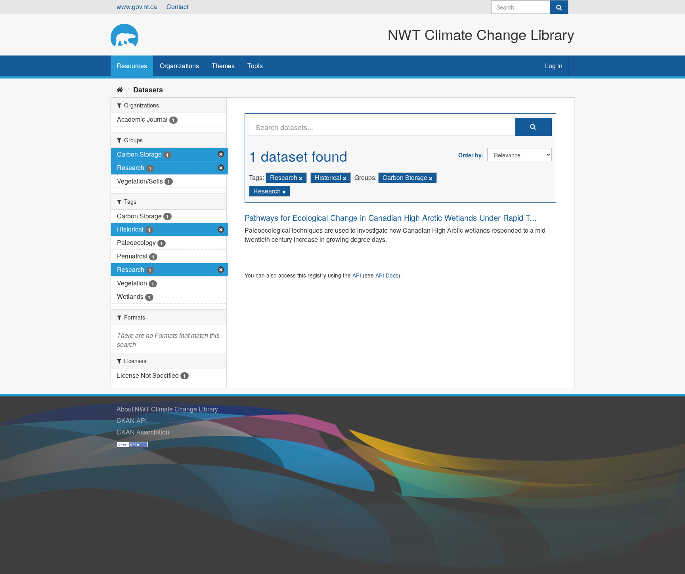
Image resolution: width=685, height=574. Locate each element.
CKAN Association (143, 431)
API (356, 275)
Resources (132, 65)
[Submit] (559, 7)
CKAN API (132, 420)
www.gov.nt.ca (137, 6)
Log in (554, 65)
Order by (470, 155)
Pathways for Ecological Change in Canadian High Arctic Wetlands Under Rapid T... (391, 217)
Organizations (179, 65)
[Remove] (300, 178)
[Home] (120, 89)
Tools (255, 65)
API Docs (386, 275)
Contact (177, 6)
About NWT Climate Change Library (167, 408)
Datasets (148, 89)
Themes (223, 65)
